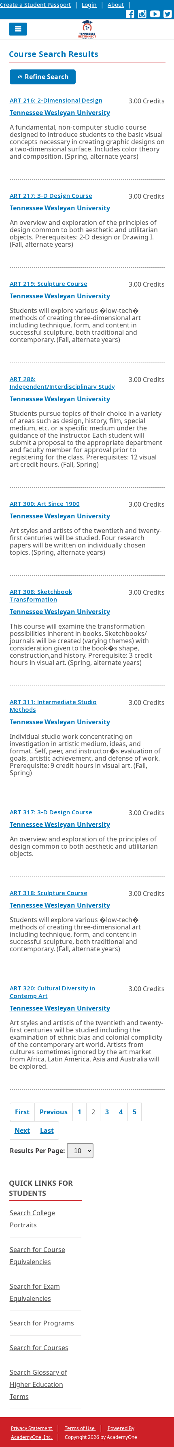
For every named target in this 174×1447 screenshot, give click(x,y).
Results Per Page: (37, 1150)
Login (89, 4)
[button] (18, 29)
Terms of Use (80, 1428)
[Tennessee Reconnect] (87, 29)
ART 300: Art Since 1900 (45, 504)
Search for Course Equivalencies (37, 1255)
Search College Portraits (32, 1218)
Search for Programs (42, 1323)
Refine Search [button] (47, 76)
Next (22, 1130)
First (22, 1111)
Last (47, 1130)
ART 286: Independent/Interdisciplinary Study (62, 384)
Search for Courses (39, 1347)
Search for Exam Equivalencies (35, 1292)
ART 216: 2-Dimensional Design (56, 101)
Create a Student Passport (35, 4)
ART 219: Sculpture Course (48, 284)
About (116, 4)
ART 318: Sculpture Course (48, 894)
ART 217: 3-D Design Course (51, 196)
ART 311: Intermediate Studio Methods (53, 707)
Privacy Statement (32, 1428)
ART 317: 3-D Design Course (51, 813)
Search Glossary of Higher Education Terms (38, 1384)
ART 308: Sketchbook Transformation (41, 596)
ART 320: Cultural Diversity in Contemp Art (52, 993)
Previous (54, 1111)
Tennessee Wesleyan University (60, 112)
